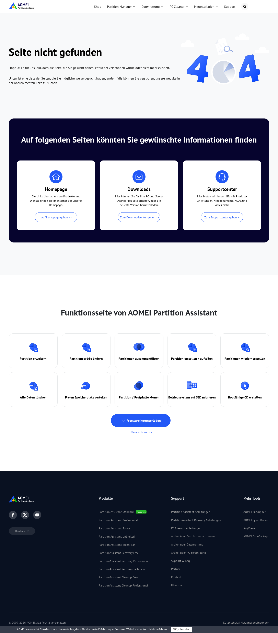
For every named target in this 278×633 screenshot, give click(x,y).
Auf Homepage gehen (54, 217)
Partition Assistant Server (114, 528)
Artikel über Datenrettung (187, 544)
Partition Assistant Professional (118, 520)
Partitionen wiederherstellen (244, 358)
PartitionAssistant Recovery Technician (122, 569)
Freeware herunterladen (144, 420)
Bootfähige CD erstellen (245, 397)
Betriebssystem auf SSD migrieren (192, 397)
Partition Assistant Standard (116, 512)
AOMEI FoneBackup (255, 536)
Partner (175, 569)
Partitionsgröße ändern (86, 358)
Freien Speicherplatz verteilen (86, 397)
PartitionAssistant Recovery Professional (124, 561)
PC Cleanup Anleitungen (186, 528)
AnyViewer (249, 528)
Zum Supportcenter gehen (220, 217)
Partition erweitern (33, 358)
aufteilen (206, 358)
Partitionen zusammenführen (139, 358)
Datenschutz (231, 622)
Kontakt (176, 577)
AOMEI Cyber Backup (256, 520)
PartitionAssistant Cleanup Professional (123, 585)
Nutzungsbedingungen (255, 622)
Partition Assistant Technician (117, 545)
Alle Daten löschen (33, 397)
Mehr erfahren (139, 432)
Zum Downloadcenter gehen (137, 217)
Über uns (176, 585)
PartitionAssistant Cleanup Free (118, 577)
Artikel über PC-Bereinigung (188, 552)
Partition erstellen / (185, 358)
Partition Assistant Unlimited (117, 536)
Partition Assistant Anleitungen (190, 512)
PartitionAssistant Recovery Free (119, 553)
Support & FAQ (180, 561)
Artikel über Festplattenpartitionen (193, 536)
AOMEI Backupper (254, 512)
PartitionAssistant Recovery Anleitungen (196, 520)
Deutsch (20, 531)
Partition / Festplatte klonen (139, 397)
